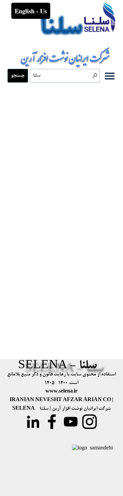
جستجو (18, 75)
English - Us (31, 10)
